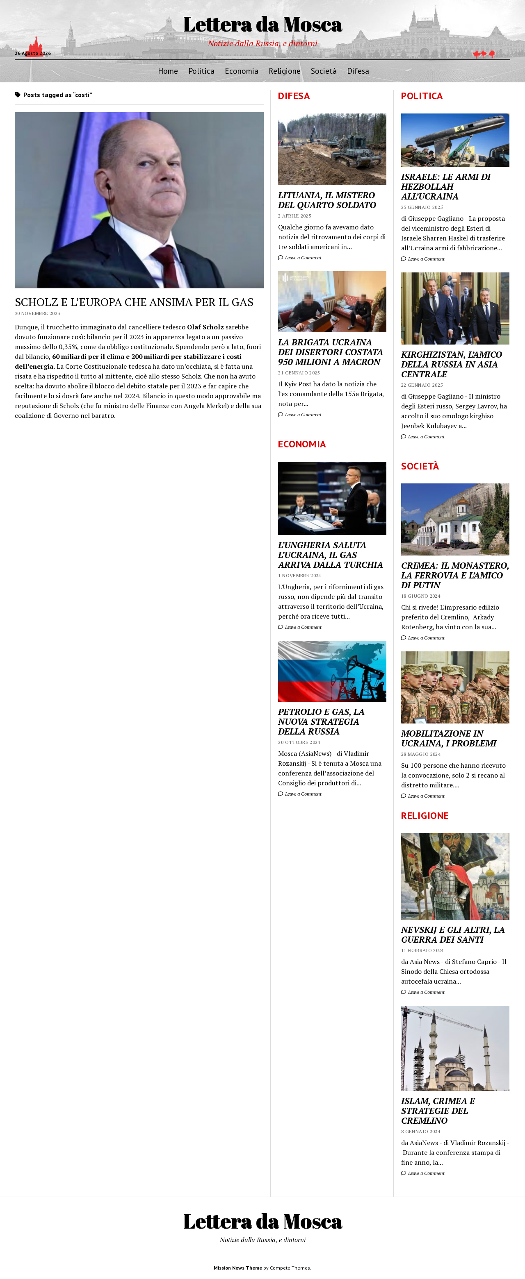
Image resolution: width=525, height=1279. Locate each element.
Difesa (358, 71)
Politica (201, 71)
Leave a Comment (426, 259)
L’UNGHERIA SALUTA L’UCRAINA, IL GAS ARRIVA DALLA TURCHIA (330, 554)
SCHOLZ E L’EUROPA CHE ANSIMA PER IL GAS (134, 301)
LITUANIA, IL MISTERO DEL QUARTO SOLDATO (327, 200)
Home (168, 71)
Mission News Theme (238, 1268)
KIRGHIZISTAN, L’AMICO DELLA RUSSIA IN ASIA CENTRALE (451, 364)
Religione (285, 71)
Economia (241, 71)
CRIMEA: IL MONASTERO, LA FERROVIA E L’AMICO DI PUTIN (455, 575)
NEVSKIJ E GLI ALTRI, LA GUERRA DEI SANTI (453, 934)
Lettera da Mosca (262, 23)
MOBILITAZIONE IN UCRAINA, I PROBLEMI (448, 738)
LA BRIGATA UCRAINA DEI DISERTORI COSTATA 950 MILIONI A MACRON (330, 352)
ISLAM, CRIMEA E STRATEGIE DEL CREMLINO (438, 1110)
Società (324, 71)
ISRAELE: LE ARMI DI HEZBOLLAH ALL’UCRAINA (446, 186)
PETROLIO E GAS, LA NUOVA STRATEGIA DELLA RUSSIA (321, 721)
